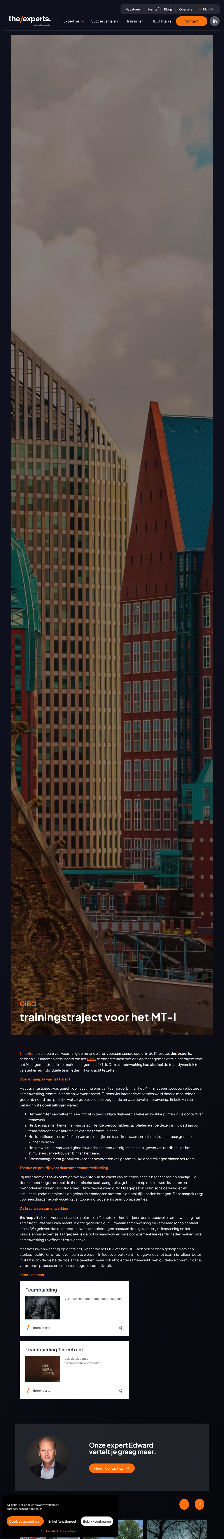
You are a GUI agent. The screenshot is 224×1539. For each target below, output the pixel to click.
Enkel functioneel (62, 1521)
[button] (83, 21)
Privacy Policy (68, 1531)
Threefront (28, 1053)
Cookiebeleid (49, 1531)
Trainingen (135, 21)
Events (152, 9)
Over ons (185, 9)
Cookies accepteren (25, 1521)
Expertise (71, 21)
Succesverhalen (104, 21)
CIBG (91, 1058)
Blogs (168, 9)
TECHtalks (161, 21)
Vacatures (133, 9)
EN (208, 9)
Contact (192, 21)
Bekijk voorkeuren (97, 1521)
